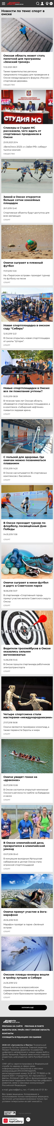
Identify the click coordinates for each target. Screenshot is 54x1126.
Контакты (7, 1033)
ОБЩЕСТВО (9, 85)
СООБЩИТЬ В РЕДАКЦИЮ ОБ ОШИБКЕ (21, 1037)
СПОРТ (6, 220)
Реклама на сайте (12, 1026)
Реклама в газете (34, 1026)
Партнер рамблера (24, 1113)
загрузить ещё (28, 1007)
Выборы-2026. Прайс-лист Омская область (26, 1030)
